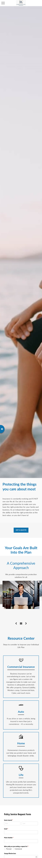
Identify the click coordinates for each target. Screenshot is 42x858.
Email (8, 829)
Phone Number (11, 838)
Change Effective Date (10, 853)
